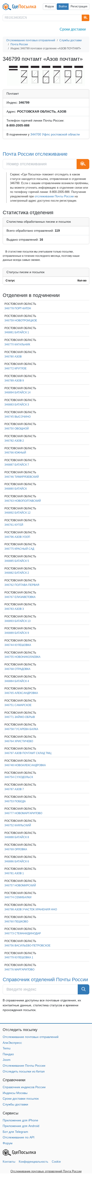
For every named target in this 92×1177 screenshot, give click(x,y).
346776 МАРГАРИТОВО (19, 969)
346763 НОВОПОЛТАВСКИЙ (22, 500)
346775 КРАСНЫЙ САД (19, 548)
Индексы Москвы (15, 1093)
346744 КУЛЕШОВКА (17, 645)
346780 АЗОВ (13, 356)
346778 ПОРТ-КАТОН (17, 308)
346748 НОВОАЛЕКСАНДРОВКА (25, 765)
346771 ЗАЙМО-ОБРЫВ (19, 717)
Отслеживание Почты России (24, 1065)
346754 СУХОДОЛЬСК (18, 777)
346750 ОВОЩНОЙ (16, 428)
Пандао (8, 1054)
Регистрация (79, 6)
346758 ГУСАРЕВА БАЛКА (21, 729)
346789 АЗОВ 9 (14, 380)
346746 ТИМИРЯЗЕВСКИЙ (21, 476)
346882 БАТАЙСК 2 (16, 572)
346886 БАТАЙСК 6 (16, 861)
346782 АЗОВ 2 (14, 440)
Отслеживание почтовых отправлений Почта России (46, 1171)
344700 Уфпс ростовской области (55, 134)
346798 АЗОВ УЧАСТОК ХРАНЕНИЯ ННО (30, 909)
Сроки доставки (73, 29)
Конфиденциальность (33, 1161)
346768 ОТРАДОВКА (17, 669)
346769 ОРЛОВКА (15, 849)
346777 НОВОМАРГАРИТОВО (23, 813)
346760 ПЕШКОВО (16, 921)
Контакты (9, 1161)
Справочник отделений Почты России (45, 979)
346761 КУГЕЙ (13, 524)
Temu (6, 1048)
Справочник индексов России (24, 1087)
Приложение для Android (21, 1126)
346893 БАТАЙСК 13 (17, 621)
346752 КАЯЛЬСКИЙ (17, 825)
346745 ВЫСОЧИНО (17, 416)
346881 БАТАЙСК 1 (16, 332)
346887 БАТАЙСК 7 (16, 464)
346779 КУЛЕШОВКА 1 (18, 957)
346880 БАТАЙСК (15, 488)
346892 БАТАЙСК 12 (17, 512)
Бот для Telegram (15, 1131)
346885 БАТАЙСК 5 (16, 560)
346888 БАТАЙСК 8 (16, 837)
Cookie (56, 1161)
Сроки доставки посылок (21, 1098)
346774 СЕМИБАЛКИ (17, 897)
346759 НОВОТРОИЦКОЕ (20, 320)
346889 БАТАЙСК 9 (16, 632)
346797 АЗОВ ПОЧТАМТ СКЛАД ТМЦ (27, 753)
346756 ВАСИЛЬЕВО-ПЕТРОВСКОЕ (27, 945)
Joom (6, 1059)
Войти (63, 6)
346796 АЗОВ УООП (17, 536)
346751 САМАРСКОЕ (17, 705)
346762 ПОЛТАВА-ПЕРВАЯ (21, 584)
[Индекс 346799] (46, 74)
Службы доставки (15, 1104)
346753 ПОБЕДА (15, 801)
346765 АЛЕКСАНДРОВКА (21, 693)
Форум (49, 6)
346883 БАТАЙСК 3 (16, 404)
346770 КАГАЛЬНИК (17, 344)
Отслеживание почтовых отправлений (31, 1037)
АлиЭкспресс (12, 1042)
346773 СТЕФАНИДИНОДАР (22, 933)
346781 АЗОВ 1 (14, 873)
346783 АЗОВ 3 (14, 608)
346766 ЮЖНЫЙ (15, 452)
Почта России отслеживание (35, 154)
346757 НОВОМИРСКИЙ (20, 885)
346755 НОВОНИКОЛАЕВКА (22, 656)
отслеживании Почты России (54, 196)
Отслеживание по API (18, 1137)
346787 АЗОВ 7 (14, 789)
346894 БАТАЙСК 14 (17, 392)
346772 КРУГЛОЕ (15, 368)
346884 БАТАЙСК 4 (16, 681)
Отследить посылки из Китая (24, 1071)
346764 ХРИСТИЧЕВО (18, 741)
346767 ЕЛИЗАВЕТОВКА (20, 597)
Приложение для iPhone (20, 1120)
